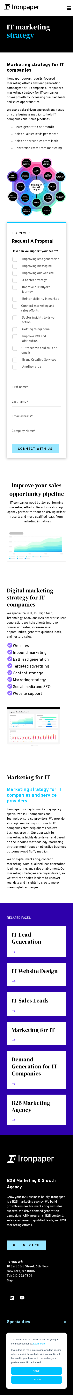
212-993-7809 (22, 1276)
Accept (36, 1370)
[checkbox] (36, 314)
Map (10, 1281)
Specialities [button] (18, 1322)
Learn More (39, 1343)
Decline (37, 1379)
